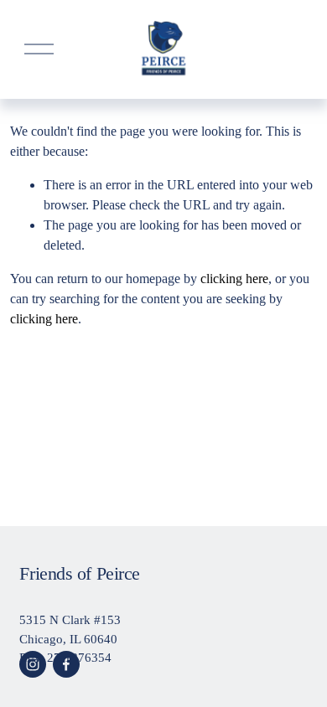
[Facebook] (66, 664)
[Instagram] (32, 664)
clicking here (234, 278)
